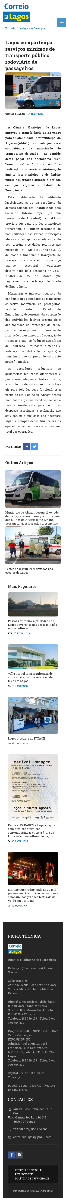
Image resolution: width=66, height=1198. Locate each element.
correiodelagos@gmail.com (32, 1137)
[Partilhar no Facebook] (27, 447)
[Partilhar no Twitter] (34, 447)
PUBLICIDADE (24, 1174)
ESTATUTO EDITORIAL (29, 1170)
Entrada (10, 28)
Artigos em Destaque (32, 28)
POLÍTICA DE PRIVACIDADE (32, 1178)
